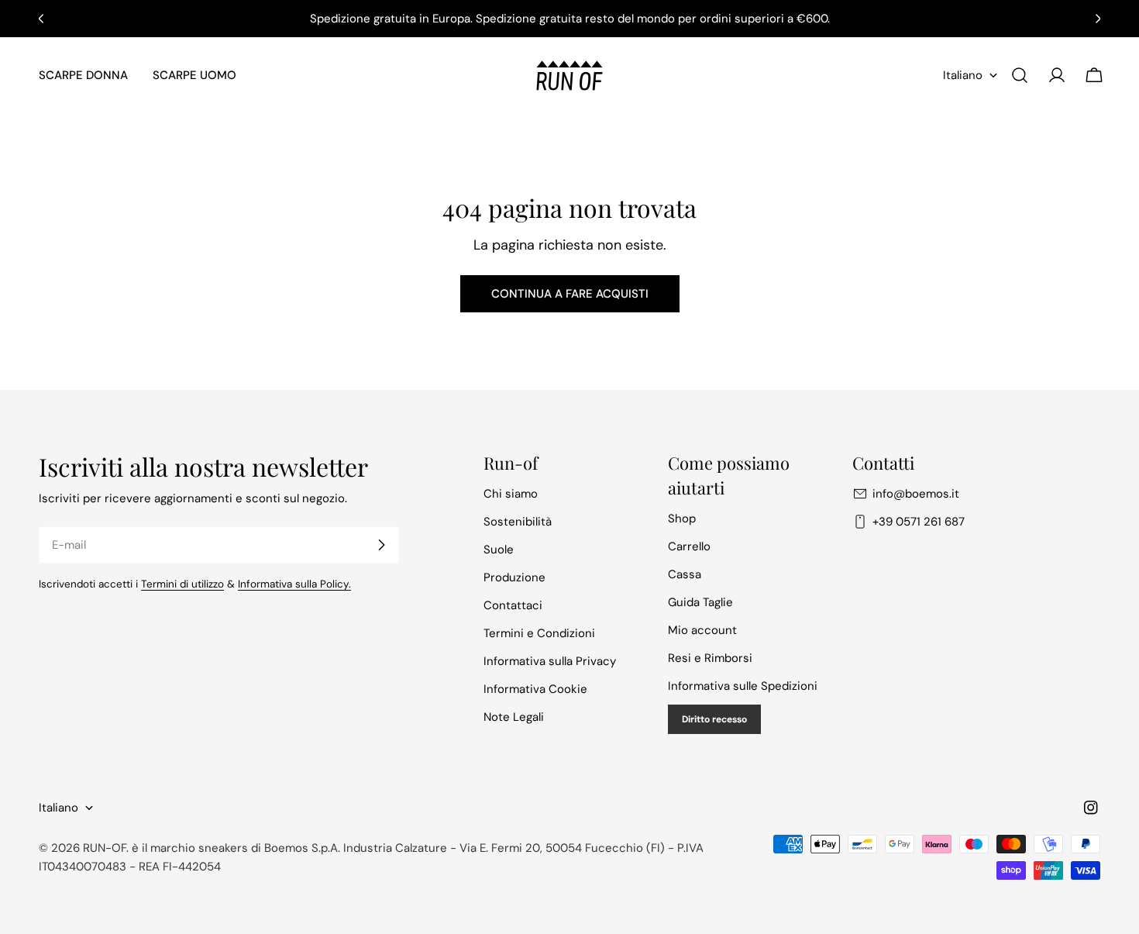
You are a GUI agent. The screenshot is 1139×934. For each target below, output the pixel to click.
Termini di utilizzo (182, 584)
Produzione (514, 577)
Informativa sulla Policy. (294, 584)
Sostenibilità (517, 521)
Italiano (962, 75)
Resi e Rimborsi (710, 658)
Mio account (702, 630)
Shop (682, 518)
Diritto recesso (714, 719)
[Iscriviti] (381, 545)
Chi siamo (510, 493)
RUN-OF (104, 848)
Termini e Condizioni (539, 633)
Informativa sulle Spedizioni (742, 686)
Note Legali (513, 717)
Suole (498, 549)
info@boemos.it (915, 493)
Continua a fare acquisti (570, 294)
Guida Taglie (700, 602)
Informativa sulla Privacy (549, 661)
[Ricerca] (1019, 75)
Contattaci (512, 605)
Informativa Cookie (535, 689)
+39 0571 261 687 (918, 521)
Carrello (689, 546)
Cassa (684, 574)
